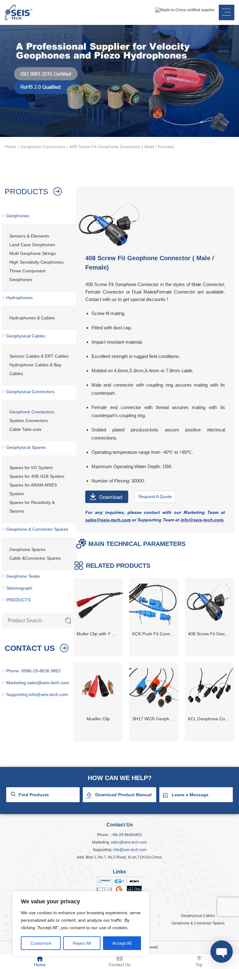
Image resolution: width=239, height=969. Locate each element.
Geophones (17, 215)
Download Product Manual (123, 794)
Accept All (121, 943)
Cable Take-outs (25, 429)
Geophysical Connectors (30, 391)
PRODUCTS (18, 599)
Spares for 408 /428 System (36, 476)
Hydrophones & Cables (32, 317)
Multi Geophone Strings (32, 253)
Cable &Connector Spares (35, 558)
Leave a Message (190, 794)
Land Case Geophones (32, 244)
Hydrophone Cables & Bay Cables (35, 369)
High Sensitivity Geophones (36, 262)
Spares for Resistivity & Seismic (32, 507)
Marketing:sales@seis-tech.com (37, 682)
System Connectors (28, 420)
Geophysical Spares (26, 447)
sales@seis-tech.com (129, 842)
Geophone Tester (23, 576)
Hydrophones (19, 297)
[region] (80, 924)
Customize (40, 943)
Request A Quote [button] (155, 496)
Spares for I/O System (31, 467)
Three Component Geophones (27, 275)
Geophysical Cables (25, 335)
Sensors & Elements (29, 235)
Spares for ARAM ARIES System (33, 489)
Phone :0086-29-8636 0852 (33, 670)
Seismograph (19, 588)
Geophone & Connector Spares (37, 529)
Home (10, 146)
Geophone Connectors (43, 146)
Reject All (82, 943)
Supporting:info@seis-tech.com (37, 694)
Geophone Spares (27, 549)
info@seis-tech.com (130, 850)
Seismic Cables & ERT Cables (38, 356)
